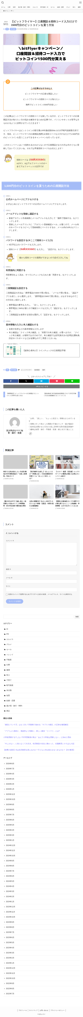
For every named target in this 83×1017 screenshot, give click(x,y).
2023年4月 (10, 948)
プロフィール (22, 1010)
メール (9, 578)
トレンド (9, 655)
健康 (8, 670)
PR (7, 29)
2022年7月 (10, 994)
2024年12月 (10, 845)
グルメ (9, 644)
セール (9, 649)
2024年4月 (10, 886)
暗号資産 (13, 29)
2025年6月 (10, 820)
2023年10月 (10, 917)
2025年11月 (10, 794)
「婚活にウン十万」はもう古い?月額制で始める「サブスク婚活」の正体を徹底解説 (35, 725)
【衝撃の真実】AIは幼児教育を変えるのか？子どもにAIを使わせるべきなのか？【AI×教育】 (39, 750)
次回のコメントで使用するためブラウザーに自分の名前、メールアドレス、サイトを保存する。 (40, 594)
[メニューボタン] (80, 2)
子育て (9, 680)
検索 (77, 617)
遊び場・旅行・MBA (14, 706)
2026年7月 (10, 769)
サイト (8, 586)
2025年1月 (10, 840)
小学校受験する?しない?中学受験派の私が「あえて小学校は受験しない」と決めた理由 (37, 737)
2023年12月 (10, 907)
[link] (30, 433)
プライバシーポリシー (57, 1010)
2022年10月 (10, 978)
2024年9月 (10, 861)
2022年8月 (10, 988)
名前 (8, 569)
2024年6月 (10, 876)
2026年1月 (10, 789)
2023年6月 (10, 937)
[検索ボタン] (2, 2)
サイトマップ (33, 1010)
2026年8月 (10, 764)
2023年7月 (10, 932)
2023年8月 (10, 927)
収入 (8, 675)
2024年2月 (10, 896)
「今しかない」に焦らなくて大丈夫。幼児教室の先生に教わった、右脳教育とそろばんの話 (38, 744)
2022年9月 (10, 983)
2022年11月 (10, 973)
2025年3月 (10, 835)
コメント (10, 540)
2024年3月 (10, 891)
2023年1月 (10, 963)
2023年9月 (10, 922)
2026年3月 (10, 779)
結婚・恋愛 (10, 700)
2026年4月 (10, 774)
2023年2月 (10, 958)
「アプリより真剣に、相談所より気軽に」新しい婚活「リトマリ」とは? (31, 731)
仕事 (8, 665)
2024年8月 (10, 866)
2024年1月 (10, 902)
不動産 (9, 660)
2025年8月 (10, 809)
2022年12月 (10, 968)
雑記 (8, 711)
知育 (8, 695)
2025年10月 (10, 799)
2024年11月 (10, 850)
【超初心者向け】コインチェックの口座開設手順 (44, 350)
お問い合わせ (44, 1010)
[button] (10, 381)
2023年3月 (10, 953)
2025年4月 (10, 830)
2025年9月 (10, 804)
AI (7, 629)
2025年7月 (10, 815)
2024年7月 (10, 871)
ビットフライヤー (26, 370)
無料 (43, 370)
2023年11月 (10, 912)
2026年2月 (10, 784)
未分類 (9, 690)
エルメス (9, 639)
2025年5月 (10, 825)
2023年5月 (10, 942)
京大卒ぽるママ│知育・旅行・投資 (14, 431)
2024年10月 (10, 856)
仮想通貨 (37, 370)
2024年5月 (10, 881)
